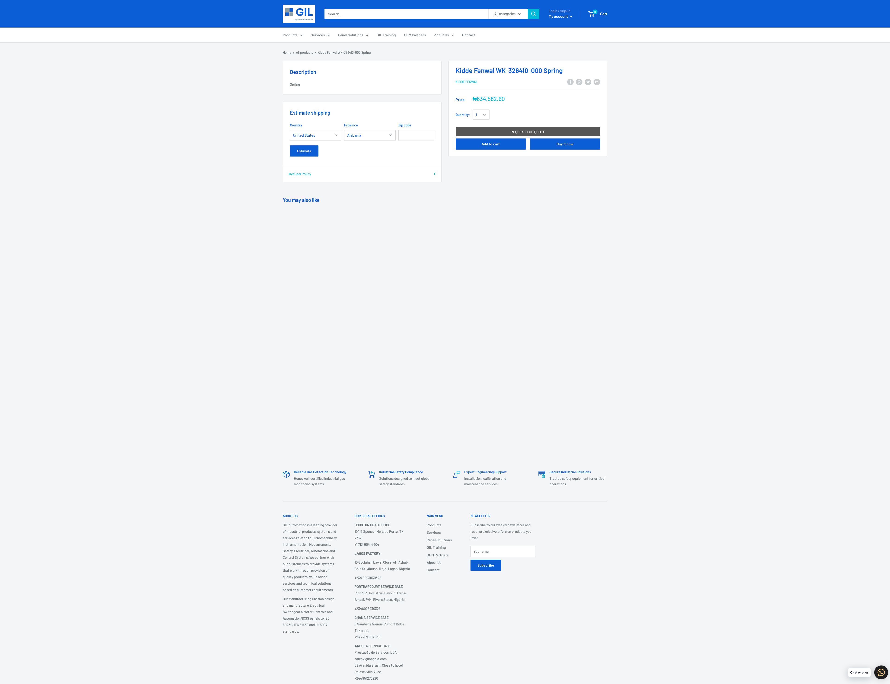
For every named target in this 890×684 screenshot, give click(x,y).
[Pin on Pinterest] (579, 81)
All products (304, 52)
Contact (468, 35)
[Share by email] (597, 81)
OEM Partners (415, 35)
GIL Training (386, 35)
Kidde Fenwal (467, 82)
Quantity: (463, 115)
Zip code (404, 125)
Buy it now (564, 144)
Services (318, 35)
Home (287, 52)
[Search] (533, 14)
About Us (441, 35)
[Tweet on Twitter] (588, 81)
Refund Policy (300, 174)
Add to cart (491, 144)
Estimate (304, 151)
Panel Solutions (350, 35)
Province (351, 125)
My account (559, 16)
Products (290, 35)
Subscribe (485, 565)
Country (296, 125)
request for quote (528, 132)
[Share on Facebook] (570, 81)
